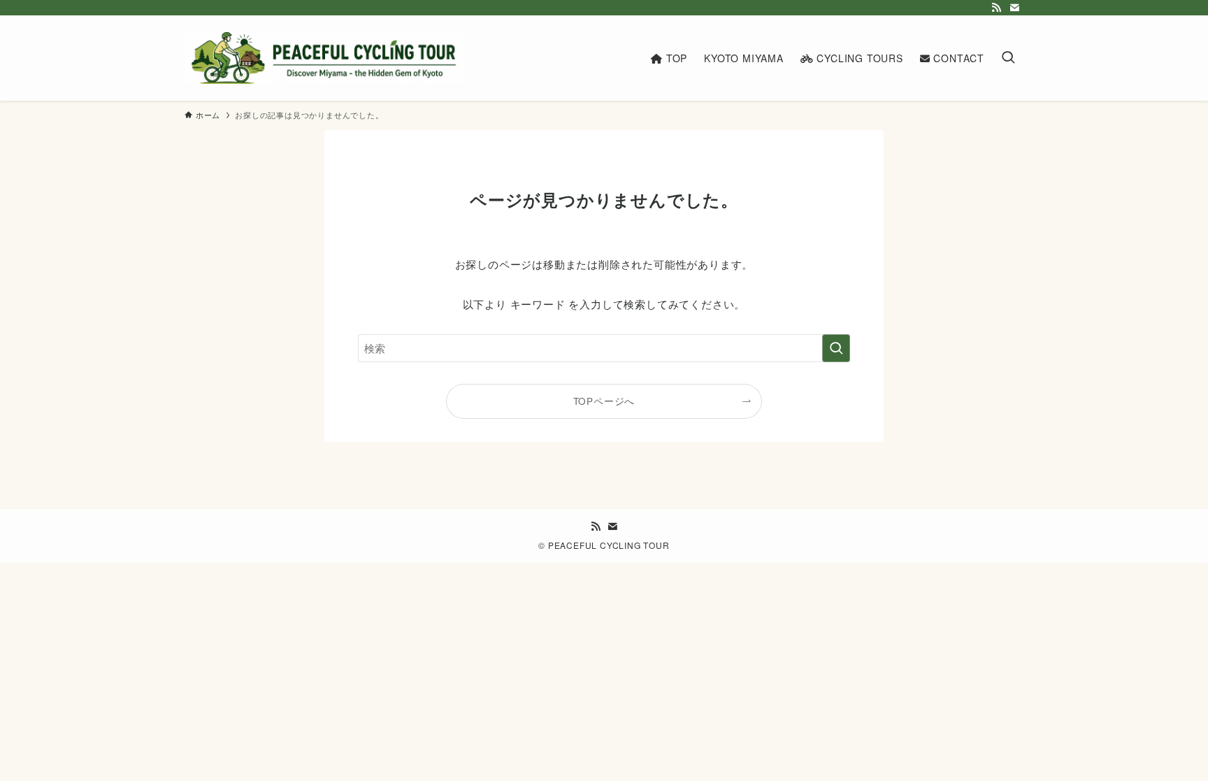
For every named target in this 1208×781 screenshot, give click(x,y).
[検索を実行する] (836, 348)
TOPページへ (604, 401)
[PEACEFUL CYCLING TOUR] (324, 58)
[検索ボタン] (1008, 58)
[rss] (996, 7)
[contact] (1014, 7)
